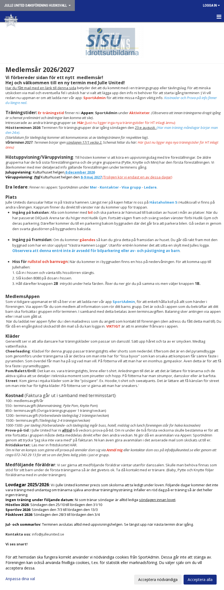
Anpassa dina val (20, 578)
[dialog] (112, 568)
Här (80, 122)
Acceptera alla (200, 579)
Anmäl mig (115, 449)
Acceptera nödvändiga (158, 579)
